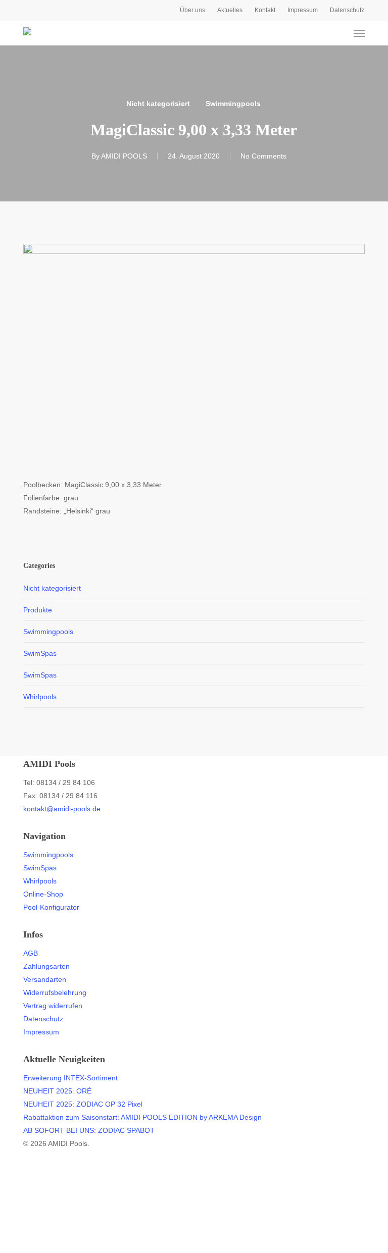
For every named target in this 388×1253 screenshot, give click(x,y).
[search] (319, 33)
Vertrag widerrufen (52, 1006)
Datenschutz (43, 1019)
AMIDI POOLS (124, 156)
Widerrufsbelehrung (54, 992)
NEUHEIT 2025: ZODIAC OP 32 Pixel (82, 1104)
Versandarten (44, 979)
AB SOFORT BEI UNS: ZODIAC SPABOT (89, 1130)
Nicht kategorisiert (158, 103)
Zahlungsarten (46, 966)
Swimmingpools (233, 103)
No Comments (263, 156)
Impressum (41, 1032)
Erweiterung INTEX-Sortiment (70, 1078)
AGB (30, 953)
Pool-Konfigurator (51, 907)
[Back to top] (194, 1246)
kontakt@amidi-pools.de (62, 809)
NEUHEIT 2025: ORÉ (57, 1091)
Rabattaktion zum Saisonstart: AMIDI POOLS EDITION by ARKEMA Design (142, 1117)
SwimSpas (40, 653)
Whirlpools (40, 697)
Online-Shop (43, 894)
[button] (359, 33)
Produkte (37, 610)
